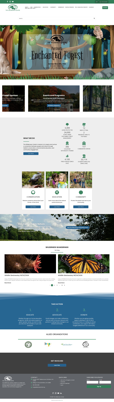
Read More (8, 283)
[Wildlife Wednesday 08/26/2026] (83, 263)
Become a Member (65, 383)
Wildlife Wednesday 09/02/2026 (17, 275)
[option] (28, 344)
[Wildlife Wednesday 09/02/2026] (30, 263)
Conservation (33, 197)
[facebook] (7, 1)
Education (57, 197)
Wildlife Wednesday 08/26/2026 (70, 275)
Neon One (61, 400)
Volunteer (63, 381)
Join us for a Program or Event (67, 380)
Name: (88, 380)
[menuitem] (27, 7)
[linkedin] (61, 393)
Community (81, 197)
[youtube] (13, 1)
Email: (100, 380)
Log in (62, 385)
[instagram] (10, 1)
